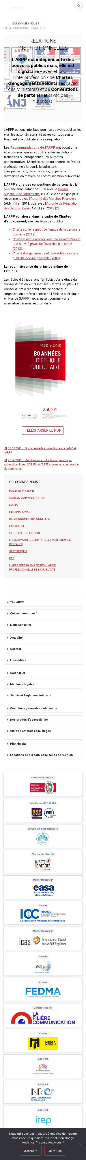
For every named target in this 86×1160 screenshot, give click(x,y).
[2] (57, 208)
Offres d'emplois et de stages (30, 731)
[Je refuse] (80, 1144)
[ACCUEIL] (5, 23)
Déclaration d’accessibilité (29, 719)
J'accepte (30, 1151)
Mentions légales (22, 684)
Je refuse (55, 1151)
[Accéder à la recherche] (79, 6)
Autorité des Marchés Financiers (53, 199)
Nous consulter (21, 625)
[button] (6, 6)
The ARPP (17, 602)
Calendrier (17, 673)
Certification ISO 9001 (24, 533)
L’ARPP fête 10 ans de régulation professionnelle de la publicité (32, 567)
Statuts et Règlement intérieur (31, 695)
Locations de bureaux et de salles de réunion (41, 755)
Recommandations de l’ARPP (33, 147)
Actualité (16, 637)
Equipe (13, 504)
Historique (17, 526)
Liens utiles (18, 660)
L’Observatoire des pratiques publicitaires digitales (40, 542)
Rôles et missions (21, 490)
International (19, 511)
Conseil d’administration (27, 497)
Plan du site (18, 743)
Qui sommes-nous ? (24, 613)
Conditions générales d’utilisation (33, 708)
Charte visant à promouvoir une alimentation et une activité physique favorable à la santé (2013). (46, 244)
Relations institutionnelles (29, 518)
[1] (15, 203)
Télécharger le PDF (43, 430)
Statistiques (18, 551)
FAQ (12, 558)
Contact (15, 649)
